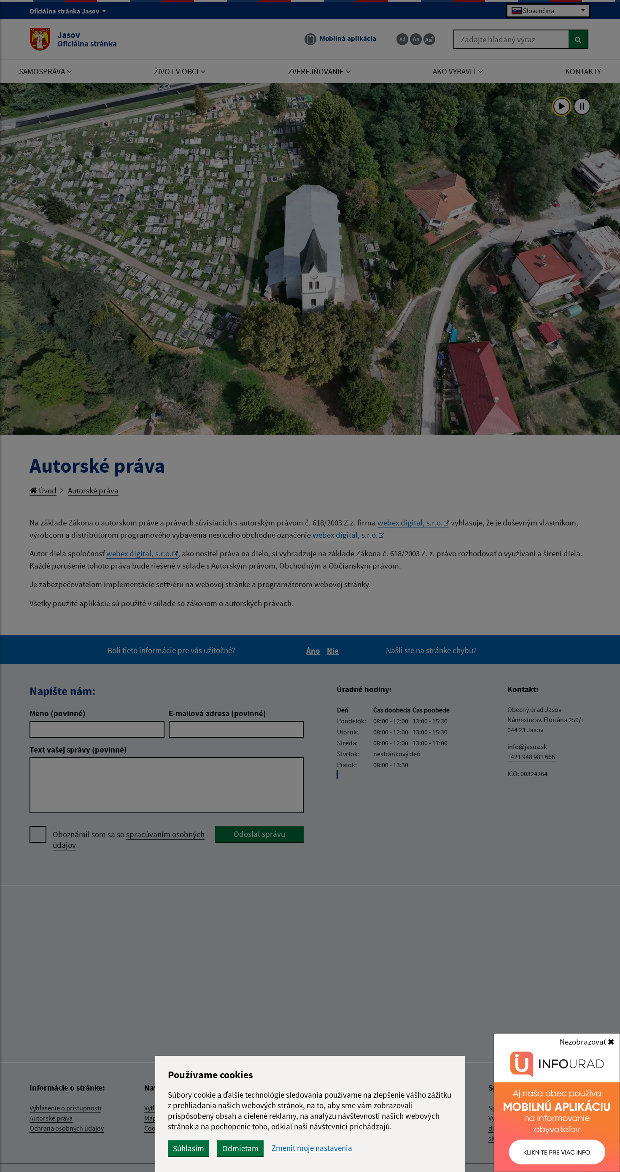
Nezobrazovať (584, 1042)
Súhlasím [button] (188, 1148)
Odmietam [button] (240, 1148)
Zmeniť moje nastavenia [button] (312, 1148)
